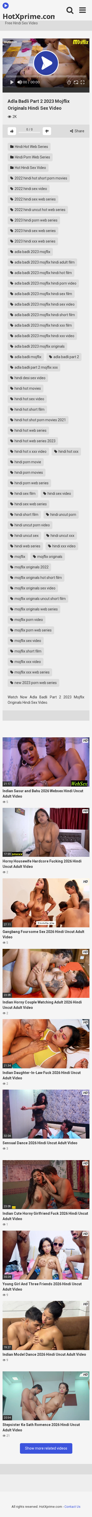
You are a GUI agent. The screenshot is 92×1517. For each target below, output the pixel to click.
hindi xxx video (64, 546)
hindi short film (26, 515)
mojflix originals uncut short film (40, 599)
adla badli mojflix (27, 357)
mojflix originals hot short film (38, 578)
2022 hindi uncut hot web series (39, 210)
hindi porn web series (31, 483)
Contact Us (72, 1507)
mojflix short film (27, 651)
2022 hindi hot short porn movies (40, 178)
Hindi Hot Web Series (31, 147)
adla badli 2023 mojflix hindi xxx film (43, 325)
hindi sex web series (30, 504)
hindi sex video (59, 493)
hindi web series (27, 546)
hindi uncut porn (63, 515)
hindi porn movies (28, 472)
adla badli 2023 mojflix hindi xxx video (44, 336)
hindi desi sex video (29, 378)
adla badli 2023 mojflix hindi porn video (45, 283)
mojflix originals (49, 557)
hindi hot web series (30, 430)
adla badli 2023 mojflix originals (39, 346)
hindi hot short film (29, 409)
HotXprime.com (29, 16)
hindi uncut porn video (32, 525)
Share (79, 131)
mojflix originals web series (36, 609)
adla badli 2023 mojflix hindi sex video (44, 304)
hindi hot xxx (68, 451)
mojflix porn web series (33, 630)
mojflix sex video (27, 641)
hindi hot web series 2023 (34, 441)
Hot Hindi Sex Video (30, 168)
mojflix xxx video (27, 662)
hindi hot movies (27, 388)
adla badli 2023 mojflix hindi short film (44, 315)
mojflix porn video (28, 620)
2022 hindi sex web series (35, 199)
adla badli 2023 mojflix (32, 252)
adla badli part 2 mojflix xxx (36, 367)
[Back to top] (82, 1506)
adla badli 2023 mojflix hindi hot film (43, 273)
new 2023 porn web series (35, 683)
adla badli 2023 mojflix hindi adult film (44, 262)
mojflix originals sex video (34, 588)
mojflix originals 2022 (31, 567)
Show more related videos (46, 1448)
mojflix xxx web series (32, 672)
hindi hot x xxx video (30, 451)
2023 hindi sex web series (35, 231)
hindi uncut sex (26, 536)
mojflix (19, 557)
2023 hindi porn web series (35, 220)
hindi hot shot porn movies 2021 (40, 420)
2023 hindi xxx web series (34, 241)
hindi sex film (25, 493)
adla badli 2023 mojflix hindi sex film (43, 294)
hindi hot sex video (29, 399)
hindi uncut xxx (62, 536)
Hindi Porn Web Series (32, 157)
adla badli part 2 (66, 357)
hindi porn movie (27, 462)
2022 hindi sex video (30, 189)
